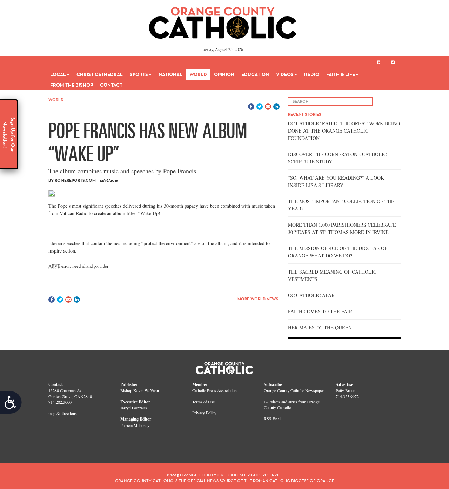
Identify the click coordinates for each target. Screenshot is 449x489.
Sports (139, 74)
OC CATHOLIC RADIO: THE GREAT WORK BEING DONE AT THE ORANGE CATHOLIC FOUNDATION (344, 130)
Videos (285, 74)
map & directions (62, 413)
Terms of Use (203, 401)
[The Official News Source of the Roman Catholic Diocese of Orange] (223, 20)
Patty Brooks (346, 390)
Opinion (224, 74)
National (170, 74)
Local (58, 74)
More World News (257, 298)
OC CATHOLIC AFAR (311, 295)
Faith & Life (340, 74)
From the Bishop (71, 85)
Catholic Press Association (214, 390)
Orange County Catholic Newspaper (294, 390)
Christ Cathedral (99, 74)
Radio (311, 74)
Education (255, 74)
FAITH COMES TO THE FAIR (320, 311)
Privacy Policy (204, 412)
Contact (111, 85)
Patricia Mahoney (134, 425)
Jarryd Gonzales (133, 407)
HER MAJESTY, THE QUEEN (320, 327)
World (198, 74)
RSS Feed (272, 418)
